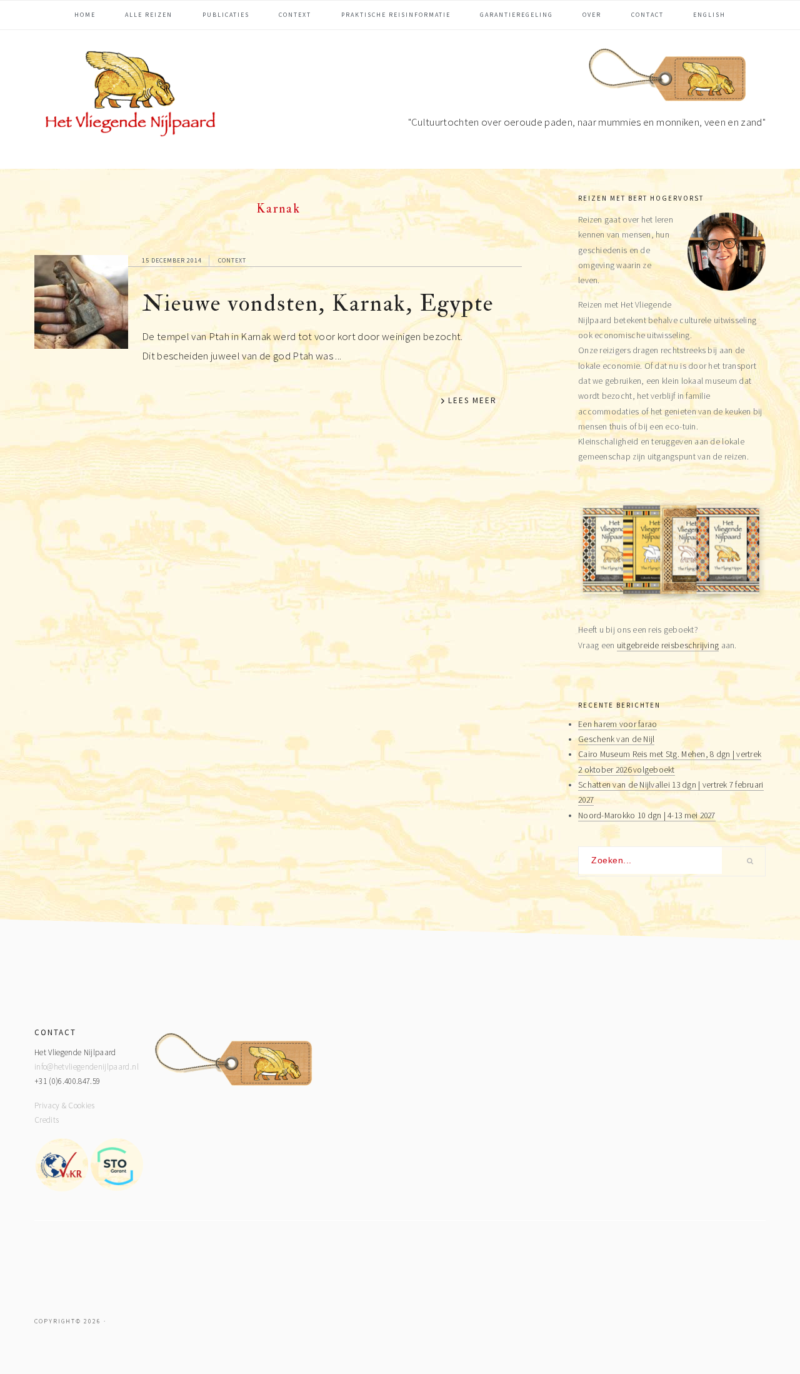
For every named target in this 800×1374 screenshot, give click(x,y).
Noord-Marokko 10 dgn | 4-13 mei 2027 (647, 815)
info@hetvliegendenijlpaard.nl (86, 1066)
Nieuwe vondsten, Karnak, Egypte (318, 303)
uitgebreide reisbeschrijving (668, 645)
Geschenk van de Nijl (616, 739)
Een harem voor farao (617, 724)
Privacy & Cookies (64, 1105)
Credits (46, 1120)
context (232, 260)
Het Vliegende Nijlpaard (128, 96)
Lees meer (472, 400)
